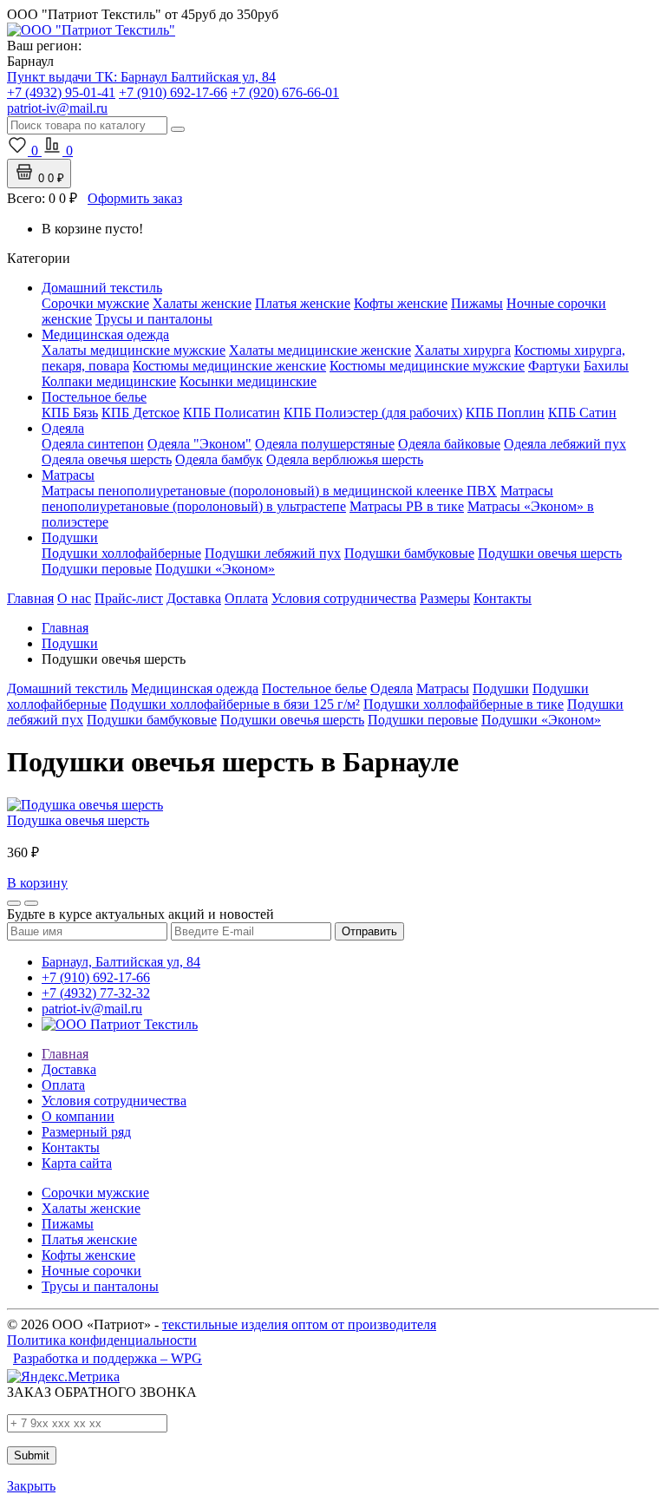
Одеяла (63, 428)
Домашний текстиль (102, 287)
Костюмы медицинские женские (229, 365)
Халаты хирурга (463, 350)
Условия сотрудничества (343, 598)
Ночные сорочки (91, 1270)
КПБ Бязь (70, 412)
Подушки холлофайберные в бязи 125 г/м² (235, 704)
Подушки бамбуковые (409, 553)
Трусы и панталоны (153, 318)
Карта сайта (77, 1163)
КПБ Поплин (505, 412)
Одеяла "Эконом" (199, 443)
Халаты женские (202, 303)
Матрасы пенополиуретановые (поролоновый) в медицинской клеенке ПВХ (269, 490)
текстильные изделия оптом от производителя (299, 1324)
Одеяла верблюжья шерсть (344, 459)
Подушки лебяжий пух (273, 553)
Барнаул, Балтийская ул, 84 (121, 961)
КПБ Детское (140, 412)
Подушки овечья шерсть (550, 553)
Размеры (445, 598)
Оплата (246, 598)
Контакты (502, 598)
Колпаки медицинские (109, 381)
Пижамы (477, 303)
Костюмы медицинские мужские (427, 365)
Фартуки (554, 365)
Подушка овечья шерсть (78, 820)
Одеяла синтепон (93, 443)
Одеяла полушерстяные (325, 443)
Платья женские (302, 303)
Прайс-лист (129, 598)
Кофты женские (400, 303)
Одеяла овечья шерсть (107, 459)
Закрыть (31, 1485)
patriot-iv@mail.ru (92, 1008)
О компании (78, 1116)
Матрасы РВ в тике (406, 506)
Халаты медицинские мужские (133, 350)
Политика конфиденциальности (102, 1340)
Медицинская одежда (105, 334)
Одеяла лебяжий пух (565, 443)
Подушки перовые (97, 568)
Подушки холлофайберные (121, 553)
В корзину (37, 882)
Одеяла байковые (449, 443)
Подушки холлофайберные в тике (463, 704)
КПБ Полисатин (231, 412)
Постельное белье (94, 397)
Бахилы (606, 365)
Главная (30, 598)
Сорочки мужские (95, 303)
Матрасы (68, 475)
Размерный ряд (86, 1131)
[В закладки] (14, 903)
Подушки (70, 537)
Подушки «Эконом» (215, 568)
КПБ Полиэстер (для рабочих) (373, 412)
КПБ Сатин (582, 412)
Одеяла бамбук (219, 459)
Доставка (193, 598)
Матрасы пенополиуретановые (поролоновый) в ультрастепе (297, 498)
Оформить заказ (135, 198)
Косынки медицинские (248, 381)
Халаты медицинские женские (320, 350)
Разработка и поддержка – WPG (107, 1358)
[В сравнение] (31, 903)
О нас (74, 598)
